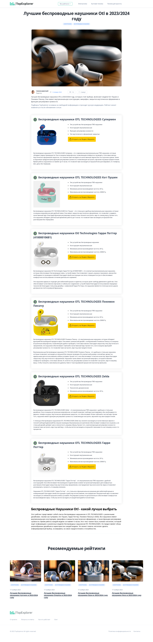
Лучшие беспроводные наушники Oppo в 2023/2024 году (93, 594)
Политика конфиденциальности (119, 631)
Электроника (82, 4)
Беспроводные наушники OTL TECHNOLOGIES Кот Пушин (77, 177)
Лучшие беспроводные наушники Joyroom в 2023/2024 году (24, 595)
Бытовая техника (97, 4)
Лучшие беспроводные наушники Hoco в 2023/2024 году (126, 594)
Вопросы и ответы (27, 619)
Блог (56, 619)
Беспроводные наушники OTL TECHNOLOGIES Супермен (77, 119)
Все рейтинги (64, 4)
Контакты (137, 631)
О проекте (13, 619)
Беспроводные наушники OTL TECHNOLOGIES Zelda (73, 376)
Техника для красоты (114, 4)
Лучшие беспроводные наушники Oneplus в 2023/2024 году (58, 595)
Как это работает (44, 619)
